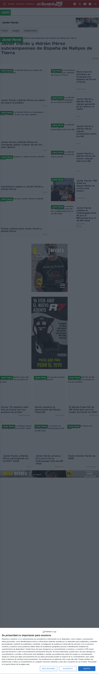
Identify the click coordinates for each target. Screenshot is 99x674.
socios (20, 639)
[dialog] (49, 651)
